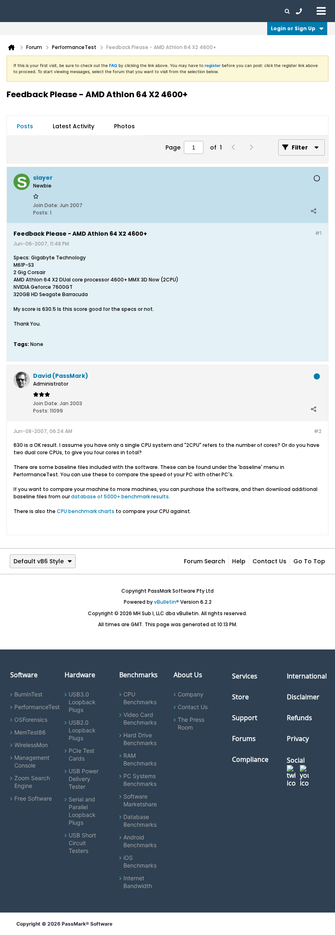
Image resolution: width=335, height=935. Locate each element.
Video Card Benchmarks (139, 718)
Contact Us (269, 561)
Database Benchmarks (139, 820)
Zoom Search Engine (32, 781)
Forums (216, 11)
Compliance (250, 759)
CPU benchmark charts (85, 511)
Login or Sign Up (293, 28)
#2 (318, 431)
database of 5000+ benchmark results (120, 496)
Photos (124, 126)
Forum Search (204, 561)
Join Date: (45, 205)
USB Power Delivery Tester (83, 779)
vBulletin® (166, 601)
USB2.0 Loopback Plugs (82, 730)
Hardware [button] (48, 11)
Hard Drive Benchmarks (139, 739)
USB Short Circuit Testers (82, 843)
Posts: (41, 212)
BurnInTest (28, 694)
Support (161, 11)
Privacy (298, 738)
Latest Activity (73, 126)
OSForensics (30, 719)
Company (190, 694)
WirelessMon (31, 744)
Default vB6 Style (38, 561)
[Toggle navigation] (321, 11)
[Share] (313, 210)
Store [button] (138, 11)
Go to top (309, 561)
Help (239, 561)
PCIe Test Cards (81, 754)
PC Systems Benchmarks (139, 779)
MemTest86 (30, 732)
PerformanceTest (37, 706)
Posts (25, 126)
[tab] (25, 126)
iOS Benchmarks (139, 861)
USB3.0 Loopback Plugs (82, 702)
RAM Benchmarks (139, 759)
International (307, 676)
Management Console (31, 761)
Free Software (33, 798)
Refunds (299, 717)
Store (240, 696)
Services (244, 676)
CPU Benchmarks (139, 698)
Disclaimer (303, 696)
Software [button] (18, 11)
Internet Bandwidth (137, 882)
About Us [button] (189, 11)
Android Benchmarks (139, 841)
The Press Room (191, 723)
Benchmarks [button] (82, 11)
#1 (318, 233)
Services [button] (114, 11)
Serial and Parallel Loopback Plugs (82, 811)
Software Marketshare (140, 800)
